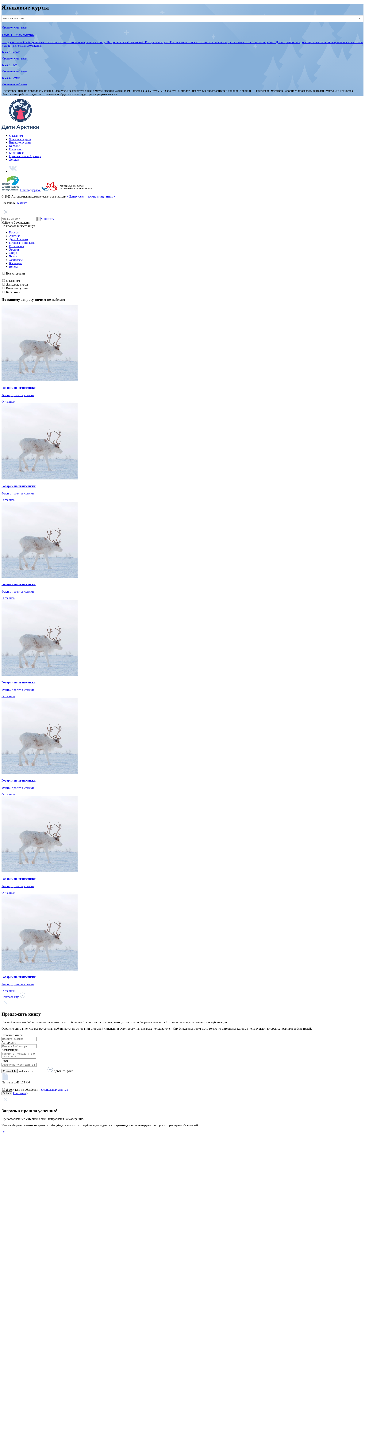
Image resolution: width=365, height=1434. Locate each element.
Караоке (14, 146)
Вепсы (13, 266)
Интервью (15, 149)
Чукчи (13, 256)
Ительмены (16, 246)
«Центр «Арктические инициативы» (91, 196)
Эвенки (14, 249)
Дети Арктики (18, 239)
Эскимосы (16, 259)
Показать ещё (11, 996)
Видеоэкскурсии (20, 142)
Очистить (47, 218)
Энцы (13, 253)
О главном (16, 135)
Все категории (15, 273)
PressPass (21, 203)
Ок (3, 1131)
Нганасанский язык (22, 242)
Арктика (14, 235)
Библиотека (16, 152)
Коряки (14, 232)
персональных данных (53, 1089)
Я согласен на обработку (37, 1089)
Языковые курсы (20, 139)
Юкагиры (15, 263)
